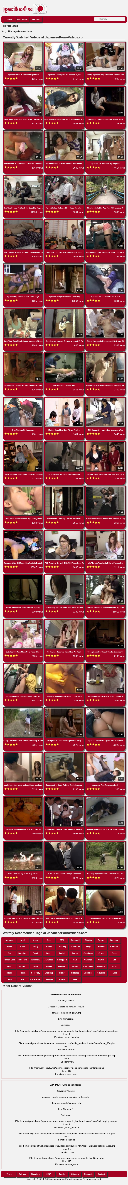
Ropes (9, 973)
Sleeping (75, 973)
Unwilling (49, 979)
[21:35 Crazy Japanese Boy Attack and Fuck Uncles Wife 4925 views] (105, 43)
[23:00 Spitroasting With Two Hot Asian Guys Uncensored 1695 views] (23, 265)
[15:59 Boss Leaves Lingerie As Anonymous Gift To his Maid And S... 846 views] (64, 309)
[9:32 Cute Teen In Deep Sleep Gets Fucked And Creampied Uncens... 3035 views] (23, 620)
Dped (48, 953)
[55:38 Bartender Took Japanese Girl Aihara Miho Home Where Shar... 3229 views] (105, 87)
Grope (101, 953)
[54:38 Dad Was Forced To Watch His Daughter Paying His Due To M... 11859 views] (23, 176)
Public (114, 966)
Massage (88, 960)
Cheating (62, 947)
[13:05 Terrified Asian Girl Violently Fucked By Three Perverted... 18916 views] (105, 576)
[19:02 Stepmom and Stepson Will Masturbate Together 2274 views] (23, 886)
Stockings (88, 973)
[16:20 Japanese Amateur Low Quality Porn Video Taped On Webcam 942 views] (64, 664)
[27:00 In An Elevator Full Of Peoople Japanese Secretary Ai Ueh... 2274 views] (64, 842)
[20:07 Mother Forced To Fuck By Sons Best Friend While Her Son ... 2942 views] (64, 132)
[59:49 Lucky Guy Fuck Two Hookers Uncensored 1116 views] (105, 886)
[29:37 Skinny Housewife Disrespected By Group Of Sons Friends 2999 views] (105, 309)
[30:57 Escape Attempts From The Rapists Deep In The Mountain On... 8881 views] (23, 709)
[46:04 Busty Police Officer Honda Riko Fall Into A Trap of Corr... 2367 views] (105, 487)
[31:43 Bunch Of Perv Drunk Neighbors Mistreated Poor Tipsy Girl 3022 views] (64, 220)
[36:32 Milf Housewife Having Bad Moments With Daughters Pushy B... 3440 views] (105, 398)
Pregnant (101, 966)
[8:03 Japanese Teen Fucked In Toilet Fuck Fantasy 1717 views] (105, 798)
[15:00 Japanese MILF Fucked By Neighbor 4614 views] (105, 132)
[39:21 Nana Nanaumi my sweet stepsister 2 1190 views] (23, 842)
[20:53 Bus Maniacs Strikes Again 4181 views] (23, 398)
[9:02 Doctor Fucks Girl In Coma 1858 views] (64, 354)
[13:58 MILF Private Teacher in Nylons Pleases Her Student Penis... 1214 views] (105, 531)
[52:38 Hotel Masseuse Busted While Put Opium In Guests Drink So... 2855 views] (105, 664)
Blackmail (75, 940)
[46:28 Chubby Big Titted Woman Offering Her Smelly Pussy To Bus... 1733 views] (105, 220)
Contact (101, 1174)
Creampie (101, 947)
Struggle (101, 973)
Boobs (9, 947)
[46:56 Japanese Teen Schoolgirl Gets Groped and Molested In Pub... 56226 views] (105, 709)
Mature (101, 960)
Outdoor (61, 966)
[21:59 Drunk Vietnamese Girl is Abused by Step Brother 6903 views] (23, 576)
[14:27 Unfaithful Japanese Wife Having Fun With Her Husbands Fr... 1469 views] (105, 354)
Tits (22, 979)
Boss (22, 947)
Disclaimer (35, 1174)
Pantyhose (88, 966)
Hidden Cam (9, 960)
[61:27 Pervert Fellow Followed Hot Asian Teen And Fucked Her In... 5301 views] (64, 176)
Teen (9, 979)
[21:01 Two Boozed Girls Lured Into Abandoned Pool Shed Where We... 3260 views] (23, 354)
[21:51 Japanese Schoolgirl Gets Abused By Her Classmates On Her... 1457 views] (64, 43)
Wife (75, 979)
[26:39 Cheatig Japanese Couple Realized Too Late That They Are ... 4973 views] (105, 842)
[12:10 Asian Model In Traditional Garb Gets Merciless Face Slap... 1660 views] (23, 132)
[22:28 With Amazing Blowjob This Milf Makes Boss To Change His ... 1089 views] (64, 531)
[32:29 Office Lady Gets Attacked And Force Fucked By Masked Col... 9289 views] (64, 576)
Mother (22, 966)
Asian (35, 940)
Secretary (35, 973)
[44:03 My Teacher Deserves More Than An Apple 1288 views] (64, 620)
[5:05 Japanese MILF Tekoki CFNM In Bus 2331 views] (105, 265)
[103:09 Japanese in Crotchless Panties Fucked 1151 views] (64, 442)
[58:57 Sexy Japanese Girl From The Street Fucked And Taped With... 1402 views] (64, 87)
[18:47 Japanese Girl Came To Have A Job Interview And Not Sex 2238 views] (64, 753)
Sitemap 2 (88, 1174)
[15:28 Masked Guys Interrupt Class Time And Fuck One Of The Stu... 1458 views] (105, 442)
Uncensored (35, 979)
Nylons (49, 966)
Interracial (35, 960)
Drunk (35, 953)
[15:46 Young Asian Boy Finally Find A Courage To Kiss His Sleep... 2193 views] (105, 620)
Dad (9, 953)
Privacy (22, 1174)
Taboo (114, 973)
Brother (101, 940)
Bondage (114, 940)
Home (9, 19)
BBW (62, 940)
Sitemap (75, 1174)
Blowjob (88, 940)
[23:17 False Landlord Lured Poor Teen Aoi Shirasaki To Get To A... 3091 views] (64, 798)
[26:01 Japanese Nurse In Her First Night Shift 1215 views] (23, 43)
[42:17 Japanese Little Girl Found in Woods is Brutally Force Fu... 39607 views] (23, 531)
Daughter (22, 953)
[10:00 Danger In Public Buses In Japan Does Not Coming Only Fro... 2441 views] (23, 664)
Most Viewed (22, 19)
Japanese (48, 960)
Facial (61, 953)
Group (114, 953)
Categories (36, 19)
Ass (49, 940)
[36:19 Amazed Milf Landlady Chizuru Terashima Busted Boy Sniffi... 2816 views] (64, 487)
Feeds (62, 1174)
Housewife (22, 960)
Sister (61, 973)
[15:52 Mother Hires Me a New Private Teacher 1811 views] (64, 398)
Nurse (35, 966)
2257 (49, 1174)
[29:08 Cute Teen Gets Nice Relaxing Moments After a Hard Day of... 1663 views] (23, 309)
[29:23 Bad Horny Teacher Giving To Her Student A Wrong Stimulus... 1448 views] (64, 886)
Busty (35, 947)
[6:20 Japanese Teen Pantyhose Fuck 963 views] (105, 753)
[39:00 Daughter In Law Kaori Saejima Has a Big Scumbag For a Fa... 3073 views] (64, 709)
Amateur (9, 940)
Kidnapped (62, 960)
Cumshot (114, 947)
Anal (22, 940)
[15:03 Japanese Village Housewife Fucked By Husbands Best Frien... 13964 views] (64, 265)
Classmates (75, 947)
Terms (9, 1174)
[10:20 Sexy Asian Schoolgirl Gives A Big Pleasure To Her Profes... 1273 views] (23, 87)
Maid (75, 960)
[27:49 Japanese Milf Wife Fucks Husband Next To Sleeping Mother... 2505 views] (23, 798)
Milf (114, 960)
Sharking (49, 973)
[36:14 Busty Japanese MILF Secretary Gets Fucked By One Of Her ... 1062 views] (23, 220)
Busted (49, 947)
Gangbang (88, 953)
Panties (75, 966)
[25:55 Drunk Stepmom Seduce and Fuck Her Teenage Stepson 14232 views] (23, 442)
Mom (9, 966)
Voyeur (62, 979)
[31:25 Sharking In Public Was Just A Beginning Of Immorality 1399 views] (105, 176)
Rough (22, 973)
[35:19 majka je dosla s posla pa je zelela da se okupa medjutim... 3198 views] (23, 753)
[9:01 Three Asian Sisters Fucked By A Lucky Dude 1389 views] (23, 487)
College (88, 947)
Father (75, 953)
